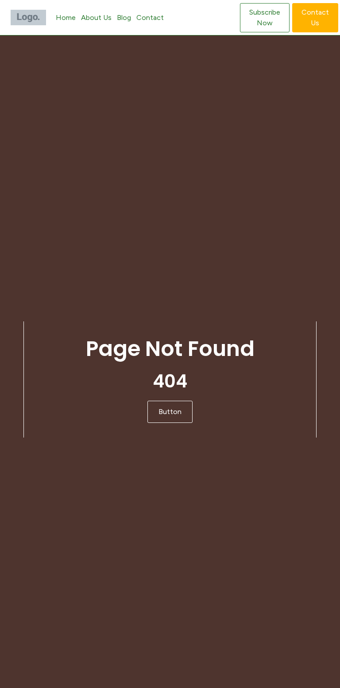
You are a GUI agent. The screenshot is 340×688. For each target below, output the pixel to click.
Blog (124, 17)
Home (66, 17)
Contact (150, 17)
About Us (96, 17)
